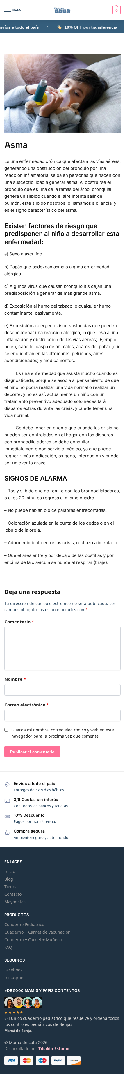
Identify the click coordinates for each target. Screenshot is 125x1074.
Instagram (14, 977)
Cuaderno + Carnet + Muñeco (33, 939)
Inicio (9, 871)
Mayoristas (15, 901)
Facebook (13, 970)
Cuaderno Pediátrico (24, 924)
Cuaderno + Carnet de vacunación (37, 932)
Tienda (11, 886)
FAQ (8, 947)
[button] (116, 10)
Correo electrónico (26, 705)
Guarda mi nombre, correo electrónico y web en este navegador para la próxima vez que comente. (62, 733)
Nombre (15, 679)
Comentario (19, 622)
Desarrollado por (36, 1048)
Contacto (13, 894)
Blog (8, 879)
